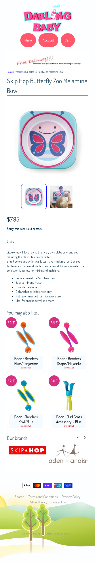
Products (19, 71)
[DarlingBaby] (47, 30)
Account (48, 40)
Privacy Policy (71, 497)
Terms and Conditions (43, 497)
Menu (28, 40)
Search (19, 497)
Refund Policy (38, 502)
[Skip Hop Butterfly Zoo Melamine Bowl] (34, 196)
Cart (68, 40)
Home (10, 71)
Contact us (58, 502)
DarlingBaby (46, 533)
